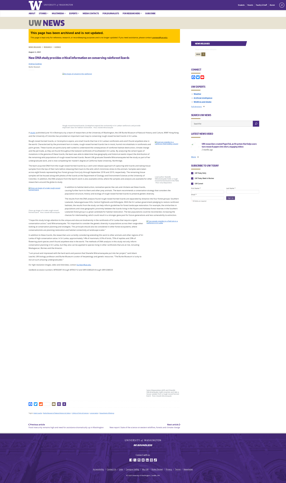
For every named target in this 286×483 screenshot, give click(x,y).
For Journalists (111, 13)
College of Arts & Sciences (80, 413)
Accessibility (98, 469)
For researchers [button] (131, 13)
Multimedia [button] (58, 13)
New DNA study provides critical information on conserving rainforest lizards (79, 58)
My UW (145, 469)
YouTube (143, 460)
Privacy (169, 469)
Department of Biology (107, 413)
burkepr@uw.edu (84, 264)
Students (241, 5)
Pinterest (151, 460)
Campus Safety (132, 469)
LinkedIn (147, 460)
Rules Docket (157, 469)
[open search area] (281, 5)
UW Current (198, 184)
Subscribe (150, 13)
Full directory (196, 106)
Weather (197, 94)
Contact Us (111, 469)
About (32, 13)
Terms (178, 469)
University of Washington (36, 5)
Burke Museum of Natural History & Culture (57, 413)
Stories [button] (43, 13)
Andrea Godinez (35, 64)
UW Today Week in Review (204, 178)
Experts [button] (73, 13)
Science (57, 47)
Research (48, 47)
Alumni (272, 5)
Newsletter (188, 469)
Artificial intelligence (203, 98)
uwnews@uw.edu (159, 37)
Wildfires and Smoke (202, 102)
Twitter (134, 460)
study (32, 132)
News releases (35, 47)
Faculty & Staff (261, 5)
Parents (250, 5)
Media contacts (91, 13)
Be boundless (143, 445)
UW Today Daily (200, 173)
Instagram (138, 460)
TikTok (155, 460)
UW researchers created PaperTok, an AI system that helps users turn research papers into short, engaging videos (229, 147)
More (198, 54)
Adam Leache (37, 413)
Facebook (130, 460)
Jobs (121, 469)
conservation (94, 413)
